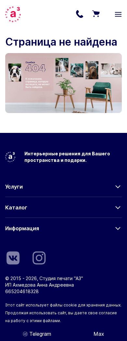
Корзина (95, 14)
